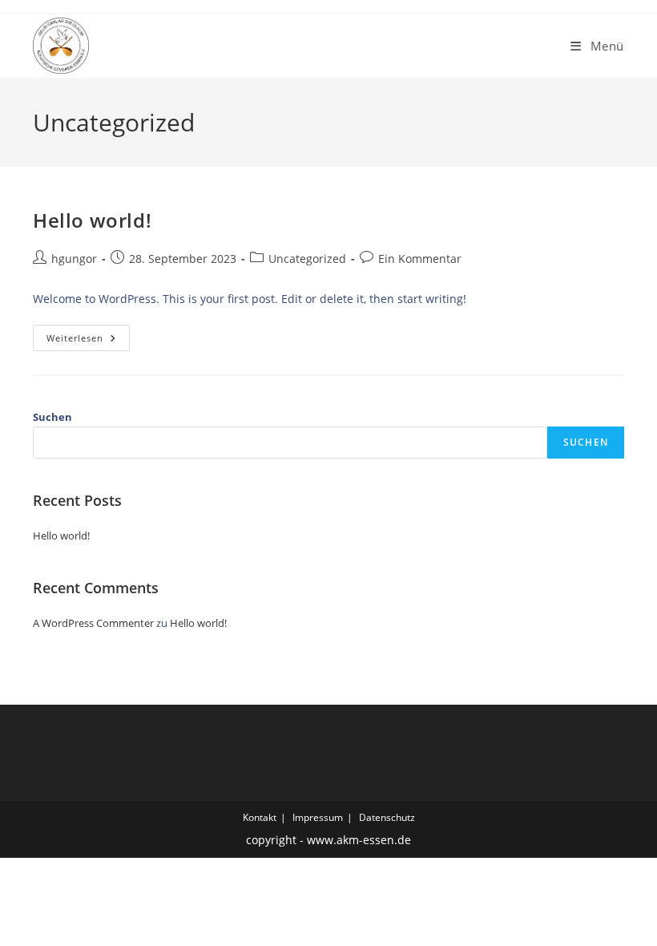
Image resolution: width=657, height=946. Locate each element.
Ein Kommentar (420, 258)
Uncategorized (307, 258)
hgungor (74, 258)
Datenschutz (387, 817)
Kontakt (259, 817)
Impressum (317, 817)
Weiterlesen (88, 340)
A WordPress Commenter (93, 623)
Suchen (52, 417)
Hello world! (92, 220)
